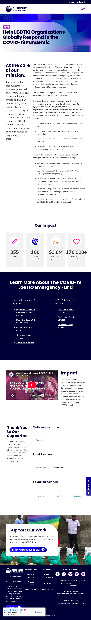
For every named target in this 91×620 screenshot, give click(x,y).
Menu (80, 9)
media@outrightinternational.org (70, 603)
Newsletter (47, 589)
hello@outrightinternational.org (70, 593)
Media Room (30, 589)
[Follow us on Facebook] (57, 574)
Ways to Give (31, 569)
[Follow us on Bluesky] (70, 574)
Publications (48, 569)
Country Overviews (48, 576)
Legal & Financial (31, 576)
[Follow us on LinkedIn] (77, 574)
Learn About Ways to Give (26, 549)
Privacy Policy (30, 583)
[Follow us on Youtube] (83, 574)
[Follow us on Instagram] (64, 574)
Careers (47, 583)
